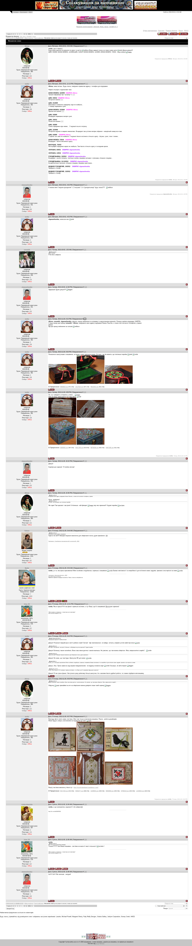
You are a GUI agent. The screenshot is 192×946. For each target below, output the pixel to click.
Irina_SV (27, 604)
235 (86, 636)
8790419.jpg (125, 791)
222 (87, 84)
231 (85, 493)
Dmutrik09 (29, 36)
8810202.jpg (94, 387)
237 (86, 716)
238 (85, 804)
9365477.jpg (79, 791)
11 (26, 34)
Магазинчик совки (49, 38)
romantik (27, 249)
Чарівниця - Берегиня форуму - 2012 (57, 575)
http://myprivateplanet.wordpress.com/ (86, 787)
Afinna (27, 46)
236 (86, 679)
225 (85, 249)
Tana (21, 36)
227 (85, 319)
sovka (27, 84)
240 (85, 872)
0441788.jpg (79, 447)
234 (87, 604)
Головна (15, 12)
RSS (185, 30)
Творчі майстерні (38, 38)
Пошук (181, 30)
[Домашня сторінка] (58, 601)
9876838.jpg (94, 447)
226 (86, 287)
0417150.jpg (64, 791)
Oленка (34, 36)
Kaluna (27, 530)
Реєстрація (23, 12)
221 (86, 46)
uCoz (97, 943)
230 (85, 461)
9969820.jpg (64, 387)
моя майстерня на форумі (54, 576)
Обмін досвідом (29, 38)
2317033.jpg (79, 387)
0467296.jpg (110, 447)
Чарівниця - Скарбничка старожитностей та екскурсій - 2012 (63, 541)
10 (24, 34)
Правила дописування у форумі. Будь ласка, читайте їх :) (97, 27)
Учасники (161, 30)
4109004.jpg (94, 791)
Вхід (30, 12)
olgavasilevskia (27, 185)
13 (30, 34)
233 (86, 568)
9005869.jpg (110, 791)
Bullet (27, 568)
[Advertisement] (40, 924)
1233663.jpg (140, 791)
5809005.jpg (64, 447)
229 (85, 392)
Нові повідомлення (150, 30)
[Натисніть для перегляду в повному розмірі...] (62, 383)
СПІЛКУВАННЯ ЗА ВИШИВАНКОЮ (14, 38)
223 (86, 185)
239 (85, 839)
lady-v (24, 36)
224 (86, 217)
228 (85, 352)
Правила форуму (171, 30)
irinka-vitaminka (26, 804)
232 (86, 530)
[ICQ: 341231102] (64, 601)
